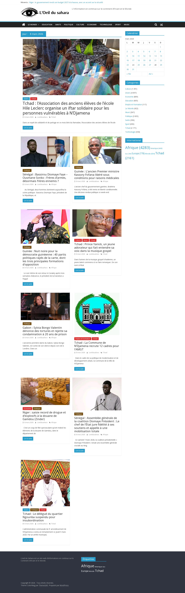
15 (161, 56)
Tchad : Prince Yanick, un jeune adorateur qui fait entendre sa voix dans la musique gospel (94, 247)
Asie (128, 154)
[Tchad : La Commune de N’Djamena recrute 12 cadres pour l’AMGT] (97, 294)
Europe (138, 153)
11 (139, 56)
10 (133, 56)
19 (144, 60)
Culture (80, 24)
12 (144, 56)
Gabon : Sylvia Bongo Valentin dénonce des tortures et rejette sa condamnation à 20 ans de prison (45, 331)
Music (127, 24)
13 (150, 56)
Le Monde (32, 24)
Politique (68, 24)
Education (47, 24)
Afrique (54, 184)
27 (150, 65)
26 (144, 65)
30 (128, 69)
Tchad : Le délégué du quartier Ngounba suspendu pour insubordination (43, 517)
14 (155, 56)
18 (139, 60)
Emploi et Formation (83, 339)
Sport (118, 24)
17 (133, 60)
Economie (92, 24)
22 (161, 60)
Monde (150, 153)
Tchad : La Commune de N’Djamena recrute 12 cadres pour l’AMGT (96, 346)
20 (150, 60)
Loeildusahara (42, 117)
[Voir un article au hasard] (161, 24)
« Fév (129, 74)
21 (155, 60)
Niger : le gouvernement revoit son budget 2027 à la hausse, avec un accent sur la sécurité (66, 2)
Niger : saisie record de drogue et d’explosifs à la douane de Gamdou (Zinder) (44, 415)
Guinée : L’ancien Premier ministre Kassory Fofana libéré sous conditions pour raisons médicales (96, 174)
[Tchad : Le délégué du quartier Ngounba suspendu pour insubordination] (45, 461)
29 (161, 65)
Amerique (156, 148)
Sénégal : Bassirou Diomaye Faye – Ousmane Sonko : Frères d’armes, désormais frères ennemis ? (45, 177)
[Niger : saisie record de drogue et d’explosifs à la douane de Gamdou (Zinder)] (45, 379)
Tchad (33, 99)
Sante (58, 24)
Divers (26, 99)
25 (139, 65)
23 (128, 65)
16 (128, 60)
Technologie (106, 24)
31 (133, 69)
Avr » (151, 74)
